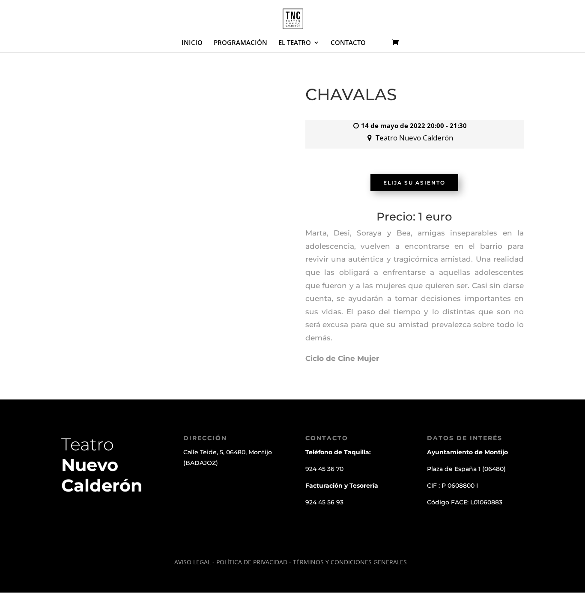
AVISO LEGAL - (194, 562)
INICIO (192, 43)
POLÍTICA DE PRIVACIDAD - (254, 562)
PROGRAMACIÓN (240, 43)
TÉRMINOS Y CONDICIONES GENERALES (350, 562)
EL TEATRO (294, 43)
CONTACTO (348, 43)
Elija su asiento (414, 182)
